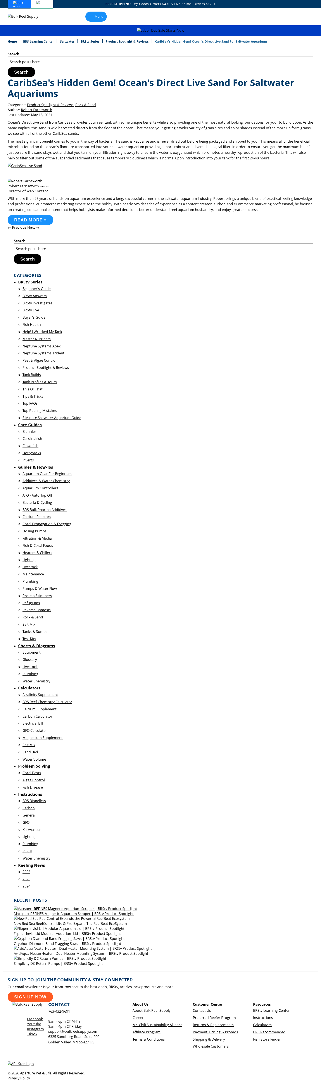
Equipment (31, 652)
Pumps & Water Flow (39, 588)
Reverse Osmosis (36, 610)
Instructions (263, 1017)
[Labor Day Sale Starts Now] (160, 30)
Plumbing (30, 581)
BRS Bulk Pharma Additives (44, 509)
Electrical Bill (32, 723)
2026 (26, 871)
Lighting (29, 559)
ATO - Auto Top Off (37, 495)
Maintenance (33, 574)
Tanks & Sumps (34, 631)
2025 (26, 879)
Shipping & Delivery (209, 1039)
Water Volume (34, 759)
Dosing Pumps (34, 531)
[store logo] (26, 16)
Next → (33, 227)
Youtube (34, 1024)
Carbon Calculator (37, 716)
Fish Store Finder (267, 1039)
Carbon (28, 808)
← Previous (17, 227)
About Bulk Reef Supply (152, 1010)
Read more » (30, 220)
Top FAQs (30, 403)
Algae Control (33, 780)
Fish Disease (32, 787)
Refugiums (31, 603)
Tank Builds (31, 374)
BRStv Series (90, 41)
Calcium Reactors (36, 516)
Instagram (35, 1029)
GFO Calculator (34, 730)
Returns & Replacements (213, 1024)
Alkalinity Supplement (40, 694)
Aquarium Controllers (40, 488)
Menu (99, 16)
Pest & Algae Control (39, 360)
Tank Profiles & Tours (39, 382)
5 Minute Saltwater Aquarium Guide (51, 417)
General (29, 815)
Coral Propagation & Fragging (46, 523)
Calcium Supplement (39, 709)
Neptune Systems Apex (41, 346)
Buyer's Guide (33, 317)
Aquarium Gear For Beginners (47, 473)
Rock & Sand (85, 104)
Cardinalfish (32, 438)
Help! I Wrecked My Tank (42, 331)
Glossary (29, 659)
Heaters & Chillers (37, 552)
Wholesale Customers (211, 1046)
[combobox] (160, 62)
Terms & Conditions (149, 1039)
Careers (139, 1017)
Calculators (262, 1024)
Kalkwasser (31, 829)
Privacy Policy (19, 1078)
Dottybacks (31, 453)
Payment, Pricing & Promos (215, 1032)
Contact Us (202, 1010)
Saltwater (67, 41)
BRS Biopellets (34, 800)
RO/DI (27, 851)
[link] (301, 16)
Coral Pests (31, 772)
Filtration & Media (37, 538)
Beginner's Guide (36, 288)
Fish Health (31, 324)
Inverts (28, 460)
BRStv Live (30, 310)
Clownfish (30, 445)
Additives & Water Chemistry (46, 480)
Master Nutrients (36, 339)
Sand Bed (30, 752)
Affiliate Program (146, 1032)
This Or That (32, 389)
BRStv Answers (34, 296)
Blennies (29, 431)
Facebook (35, 1019)
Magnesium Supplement (42, 737)
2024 (26, 886)
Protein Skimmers (37, 595)
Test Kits (29, 638)
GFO (25, 822)
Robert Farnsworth (36, 109)
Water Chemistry (36, 681)
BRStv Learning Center (271, 1010)
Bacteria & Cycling (37, 502)
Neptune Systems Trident (43, 353)
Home (13, 41)
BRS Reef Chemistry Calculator (47, 701)
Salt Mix (28, 624)
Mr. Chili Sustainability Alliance (157, 1024)
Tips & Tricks (32, 396)
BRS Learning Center (39, 41)
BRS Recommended (269, 1032)
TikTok (32, 1034)
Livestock (30, 567)
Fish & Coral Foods (37, 545)
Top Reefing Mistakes (39, 410)
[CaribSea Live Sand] (25, 165)
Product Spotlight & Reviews (128, 41)
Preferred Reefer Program (214, 1017)
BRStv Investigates (37, 303)
